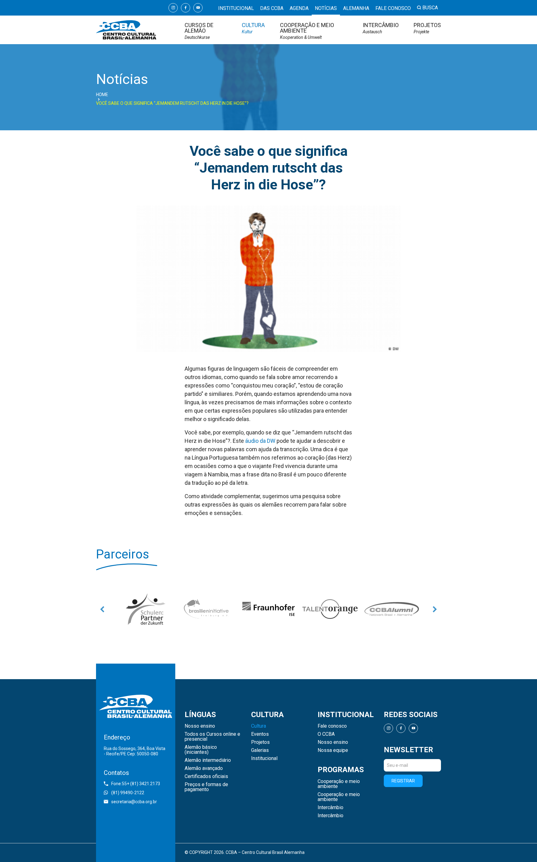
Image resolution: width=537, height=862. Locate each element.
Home (102, 94)
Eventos (260, 734)
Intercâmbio (381, 28)
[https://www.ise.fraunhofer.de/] (268, 609)
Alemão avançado (204, 768)
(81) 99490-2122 (127, 792)
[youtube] (198, 7)
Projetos (427, 28)
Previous (102, 609)
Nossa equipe (333, 750)
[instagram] (173, 7)
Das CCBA (271, 8)
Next (435, 609)
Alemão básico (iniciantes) (201, 750)
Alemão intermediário (208, 760)
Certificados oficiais (206, 776)
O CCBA (326, 734)
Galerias (260, 750)
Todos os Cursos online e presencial (212, 737)
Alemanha (356, 8)
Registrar (403, 780)
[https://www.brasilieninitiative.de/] (207, 609)
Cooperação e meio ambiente (307, 30)
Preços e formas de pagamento (206, 787)
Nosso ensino (200, 726)
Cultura (253, 28)
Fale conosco (393, 8)
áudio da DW (260, 441)
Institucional (236, 8)
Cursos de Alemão (199, 30)
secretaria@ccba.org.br (134, 801)
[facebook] (185, 7)
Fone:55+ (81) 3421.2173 (135, 783)
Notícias (326, 8)
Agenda (299, 8)
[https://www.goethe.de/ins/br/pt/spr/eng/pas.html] (145, 609)
